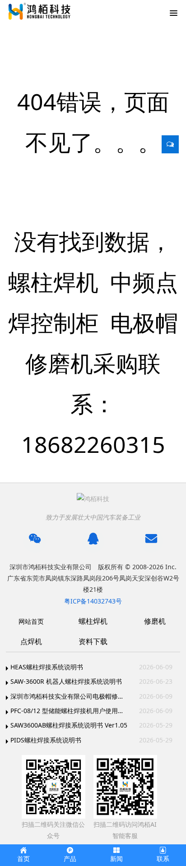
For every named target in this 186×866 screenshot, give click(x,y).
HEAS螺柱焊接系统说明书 (46, 667)
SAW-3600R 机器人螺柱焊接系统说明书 (66, 681)
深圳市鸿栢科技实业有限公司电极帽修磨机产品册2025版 (69, 696)
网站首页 (31, 621)
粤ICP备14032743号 (93, 601)
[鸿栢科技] (38, 11)
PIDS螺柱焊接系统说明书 (45, 740)
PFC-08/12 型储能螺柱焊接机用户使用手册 (69, 710)
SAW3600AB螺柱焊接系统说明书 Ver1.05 (68, 725)
